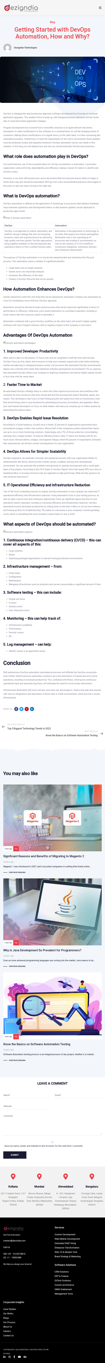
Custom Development (65, 1234)
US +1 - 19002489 (12, 1257)
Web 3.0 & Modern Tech (66, 1252)
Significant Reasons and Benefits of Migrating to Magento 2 (52, 829)
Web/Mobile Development (67, 1239)
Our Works (8, 1313)
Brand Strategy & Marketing (68, 1256)
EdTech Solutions (63, 1280)
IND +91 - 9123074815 (14, 1254)
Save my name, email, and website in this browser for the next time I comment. (43, 1146)
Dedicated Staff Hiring (65, 1243)
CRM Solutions (62, 1271)
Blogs (6, 1318)
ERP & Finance (61, 1276)
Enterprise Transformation (67, 1247)
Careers (7, 1331)
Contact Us (8, 1335)
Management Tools (64, 1293)
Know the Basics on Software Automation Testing (52, 1017)
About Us (7, 1326)
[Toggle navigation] (85, 8)
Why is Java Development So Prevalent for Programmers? (52, 923)
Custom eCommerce (64, 1285)
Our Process (9, 1322)
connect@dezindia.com (14, 1240)
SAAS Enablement (63, 1289)
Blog (52, 22)
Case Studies (9, 1309)
